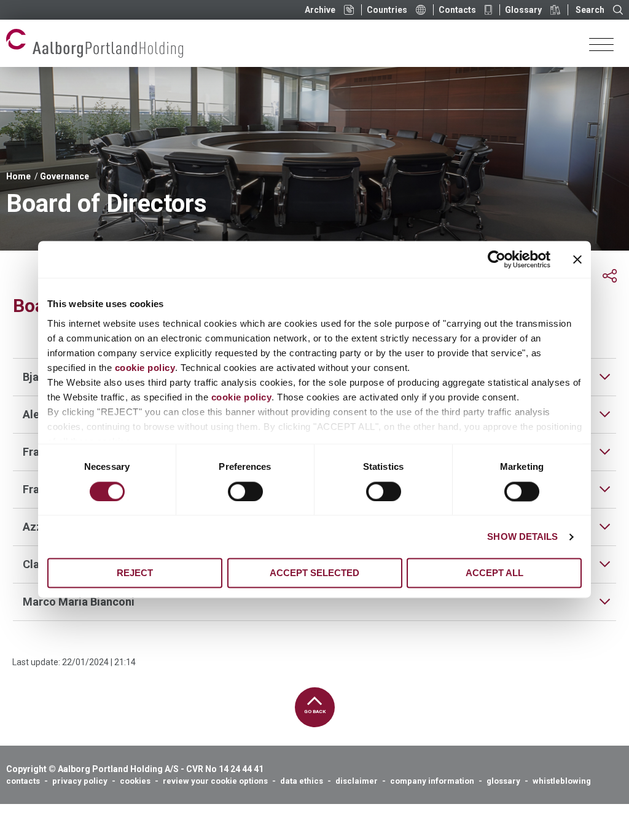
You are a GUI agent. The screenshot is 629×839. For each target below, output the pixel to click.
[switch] (245, 491)
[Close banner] (577, 259)
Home (18, 176)
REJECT (135, 573)
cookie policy (145, 367)
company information (432, 781)
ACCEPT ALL (494, 573)
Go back (315, 711)
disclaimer (356, 781)
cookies (135, 781)
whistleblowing (562, 781)
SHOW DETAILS (522, 536)
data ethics (301, 781)
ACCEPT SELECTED (314, 573)
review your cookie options (215, 781)
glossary (503, 781)
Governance (64, 176)
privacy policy (79, 781)
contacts (23, 781)
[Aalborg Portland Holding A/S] (94, 43)
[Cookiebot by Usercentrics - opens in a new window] (496, 259)
